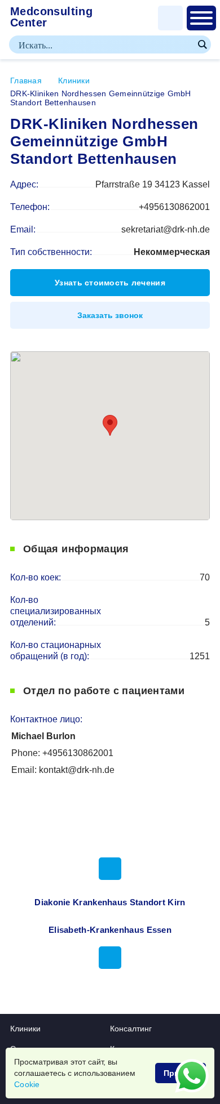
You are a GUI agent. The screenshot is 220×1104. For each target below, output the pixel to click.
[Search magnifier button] (202, 44)
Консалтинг (131, 1028)
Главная (26, 80)
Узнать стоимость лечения (110, 282)
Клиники (74, 80)
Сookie (27, 1084)
